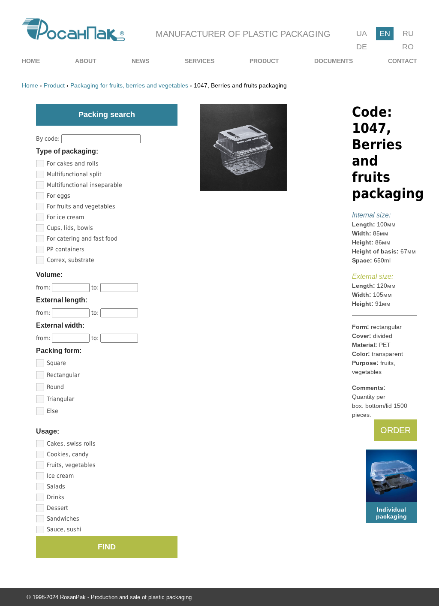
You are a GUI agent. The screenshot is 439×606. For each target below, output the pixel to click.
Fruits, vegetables (71, 464)
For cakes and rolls (73, 163)
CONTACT (402, 60)
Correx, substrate (70, 259)
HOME (31, 60)
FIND (107, 547)
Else (52, 410)
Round (55, 386)
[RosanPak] (73, 38)
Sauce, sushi (64, 529)
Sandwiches (63, 518)
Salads (56, 486)
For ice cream (65, 217)
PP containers (65, 249)
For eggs (58, 195)
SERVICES (199, 60)
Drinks (55, 497)
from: (44, 287)
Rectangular (63, 374)
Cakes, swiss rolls (71, 443)
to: (95, 287)
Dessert (57, 507)
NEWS (140, 60)
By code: (48, 138)
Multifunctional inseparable (84, 184)
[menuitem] (31, 60)
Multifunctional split (74, 174)
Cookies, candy (67, 454)
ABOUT (85, 60)
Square (56, 362)
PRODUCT (264, 60)
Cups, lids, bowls (70, 227)
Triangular (60, 398)
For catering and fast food (82, 238)
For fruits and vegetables (81, 206)
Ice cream (60, 475)
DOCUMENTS (333, 60)
